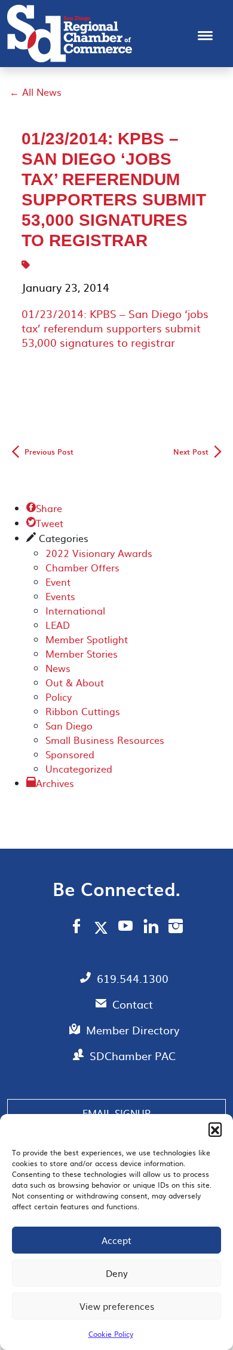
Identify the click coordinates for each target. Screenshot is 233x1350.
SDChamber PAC (133, 1056)
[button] (215, 1129)
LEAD (57, 625)
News (57, 668)
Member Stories (81, 653)
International (75, 610)
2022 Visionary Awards (98, 553)
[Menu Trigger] (205, 34)
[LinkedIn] (150, 928)
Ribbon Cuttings (82, 711)
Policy (58, 696)
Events (60, 596)
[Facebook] (76, 928)
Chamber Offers (82, 567)
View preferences (116, 1306)
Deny (117, 1273)
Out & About (74, 682)
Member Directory (132, 1030)
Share (44, 508)
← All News (36, 91)
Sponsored (69, 754)
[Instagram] (175, 928)
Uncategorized (78, 768)
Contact (132, 1004)
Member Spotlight (86, 639)
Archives (55, 783)
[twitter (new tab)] (103, 927)
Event (57, 581)
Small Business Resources (104, 739)
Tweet (44, 523)
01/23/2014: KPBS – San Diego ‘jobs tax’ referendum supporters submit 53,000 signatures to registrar (115, 327)
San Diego (69, 725)
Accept (116, 1240)
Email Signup (116, 1113)
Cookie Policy (110, 1333)
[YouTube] (125, 928)
